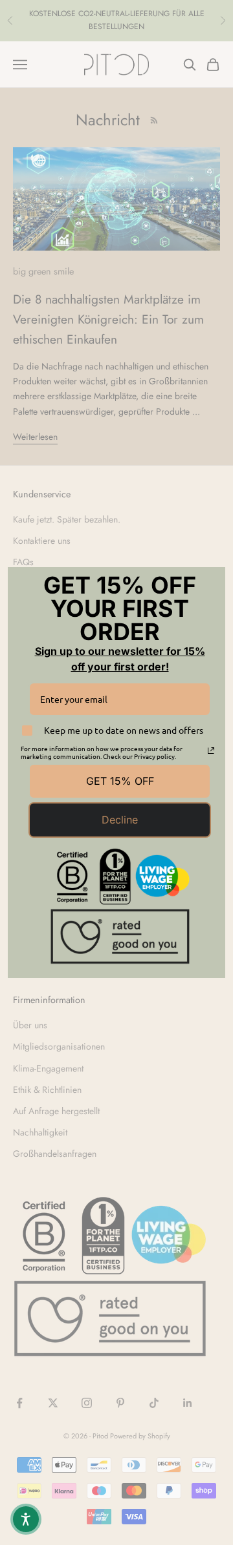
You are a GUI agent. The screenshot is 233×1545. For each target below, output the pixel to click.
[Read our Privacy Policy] (211, 750)
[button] (25, 1519)
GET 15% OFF (120, 780)
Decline (120, 819)
